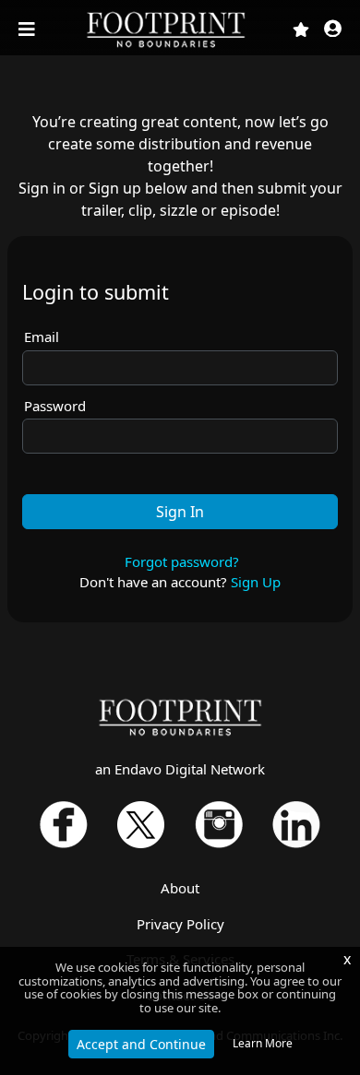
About (180, 888)
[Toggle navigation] (28, 29)
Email (41, 336)
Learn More (263, 1043)
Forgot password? (182, 561)
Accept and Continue (141, 1044)
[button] (333, 30)
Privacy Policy (180, 924)
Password (55, 405)
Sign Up (256, 582)
